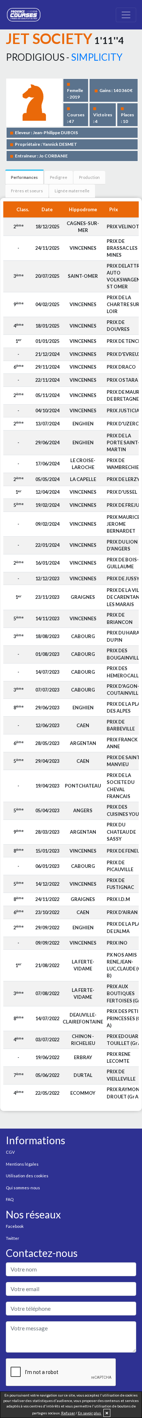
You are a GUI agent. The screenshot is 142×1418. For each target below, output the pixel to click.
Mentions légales (22, 1164)
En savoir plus (90, 1413)
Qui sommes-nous (23, 1187)
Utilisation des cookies (27, 1175)
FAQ (9, 1199)
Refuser (68, 1413)
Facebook (15, 1226)
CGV (10, 1152)
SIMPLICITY (96, 57)
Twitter (12, 1238)
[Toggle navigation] (126, 15)
